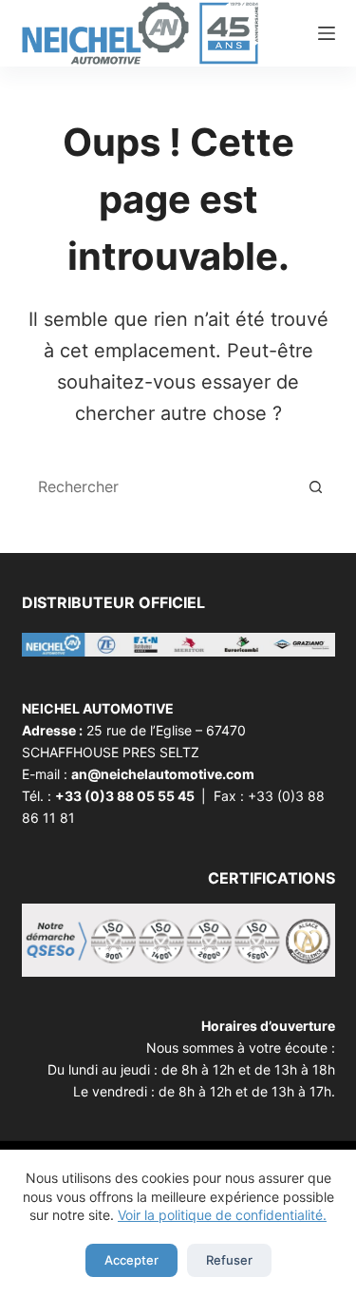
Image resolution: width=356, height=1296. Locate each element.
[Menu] (326, 33)
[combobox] (161, 486)
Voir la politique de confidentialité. (222, 1215)
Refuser (229, 1259)
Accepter (131, 1259)
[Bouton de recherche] (316, 486)
